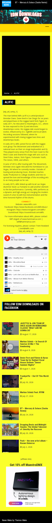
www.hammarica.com (31, 219)
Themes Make (21, 520)
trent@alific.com (27, 228)
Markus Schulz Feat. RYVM (32, 392)
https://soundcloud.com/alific (31, 212)
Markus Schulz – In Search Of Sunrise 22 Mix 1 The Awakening (33, 344)
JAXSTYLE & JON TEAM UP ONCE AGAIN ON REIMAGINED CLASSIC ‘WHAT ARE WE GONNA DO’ (33, 327)
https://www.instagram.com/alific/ (30, 209)
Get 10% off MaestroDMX (26, 465)
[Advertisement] (26, 64)
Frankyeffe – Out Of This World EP (34, 377)
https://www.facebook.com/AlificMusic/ (31, 207)
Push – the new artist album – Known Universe (33, 442)
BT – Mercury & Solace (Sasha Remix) (31, 2)
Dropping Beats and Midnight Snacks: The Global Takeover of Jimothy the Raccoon (33, 427)
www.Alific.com (30, 204)
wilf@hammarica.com (26, 221)
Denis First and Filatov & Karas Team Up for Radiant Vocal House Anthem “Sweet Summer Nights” (34, 361)
